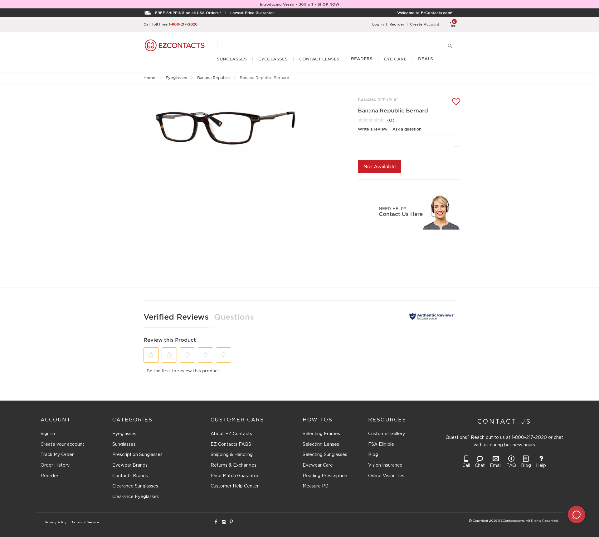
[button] (151, 355)
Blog (373, 455)
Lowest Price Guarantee (252, 12)
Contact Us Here (401, 214)
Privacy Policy (55, 522)
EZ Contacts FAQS (231, 444)
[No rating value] (372, 119)
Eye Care (395, 59)
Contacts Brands (130, 476)
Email (495, 466)
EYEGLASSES (273, 59)
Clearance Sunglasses (135, 486)
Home (149, 77)
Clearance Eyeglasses (135, 497)
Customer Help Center (235, 486)
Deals (425, 59)
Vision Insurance (385, 465)
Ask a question (406, 128)
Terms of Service (85, 522)
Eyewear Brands (130, 465)
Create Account (424, 24)
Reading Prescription (325, 476)
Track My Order (57, 455)
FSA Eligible (381, 444)
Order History (55, 465)
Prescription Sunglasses (137, 455)
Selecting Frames (321, 434)
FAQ (511, 466)
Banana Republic (213, 77)
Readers (362, 59)
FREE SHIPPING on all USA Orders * (188, 12)
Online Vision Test (387, 476)
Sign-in (48, 434)
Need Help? (392, 208)
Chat (480, 466)
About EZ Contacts (231, 434)
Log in (378, 24)
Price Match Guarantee (235, 476)
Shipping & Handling (232, 455)
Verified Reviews (176, 316)
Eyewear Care (318, 465)
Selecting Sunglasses (325, 455)
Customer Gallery (386, 434)
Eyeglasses (176, 77)
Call (466, 466)
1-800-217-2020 (183, 24)
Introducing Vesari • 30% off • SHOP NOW (299, 4)
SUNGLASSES (232, 59)
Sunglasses (124, 444)
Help (541, 466)
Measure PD (316, 486)
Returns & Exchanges (233, 465)
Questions (234, 316)
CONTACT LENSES (319, 59)
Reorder (396, 24)
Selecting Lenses (321, 444)
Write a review (372, 128)
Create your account (62, 444)
